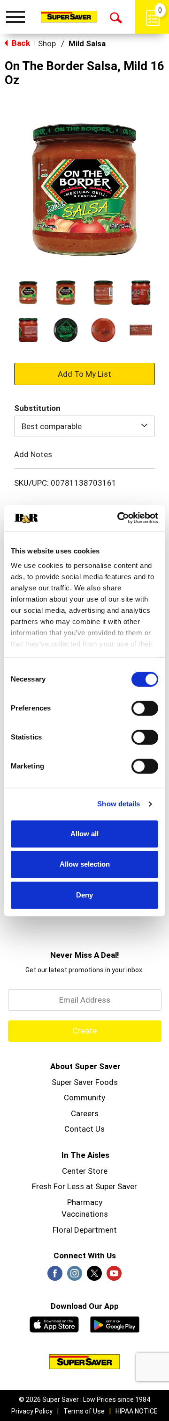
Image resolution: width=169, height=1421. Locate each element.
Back (20, 43)
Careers (85, 1113)
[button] (28, 293)
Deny (84, 895)
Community (84, 1097)
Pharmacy (84, 1202)
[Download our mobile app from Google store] (114, 1323)
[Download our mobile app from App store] (54, 1323)
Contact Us (84, 1129)
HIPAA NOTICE (136, 1411)
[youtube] (114, 1276)
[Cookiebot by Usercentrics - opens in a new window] (119, 518)
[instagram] (74, 1276)
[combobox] (84, 426)
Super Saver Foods (85, 1082)
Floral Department (85, 1229)
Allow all (84, 834)
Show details (118, 804)
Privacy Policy (32, 1411)
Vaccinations (84, 1214)
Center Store (85, 1171)
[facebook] (54, 1276)
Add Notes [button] (33, 454)
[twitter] (94, 1276)
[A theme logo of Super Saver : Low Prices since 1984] (69, 16)
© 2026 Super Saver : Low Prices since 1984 (84, 1399)
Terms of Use (84, 1411)
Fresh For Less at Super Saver (84, 1186)
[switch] (144, 708)
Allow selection (85, 864)
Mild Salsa (87, 43)
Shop (47, 43)
